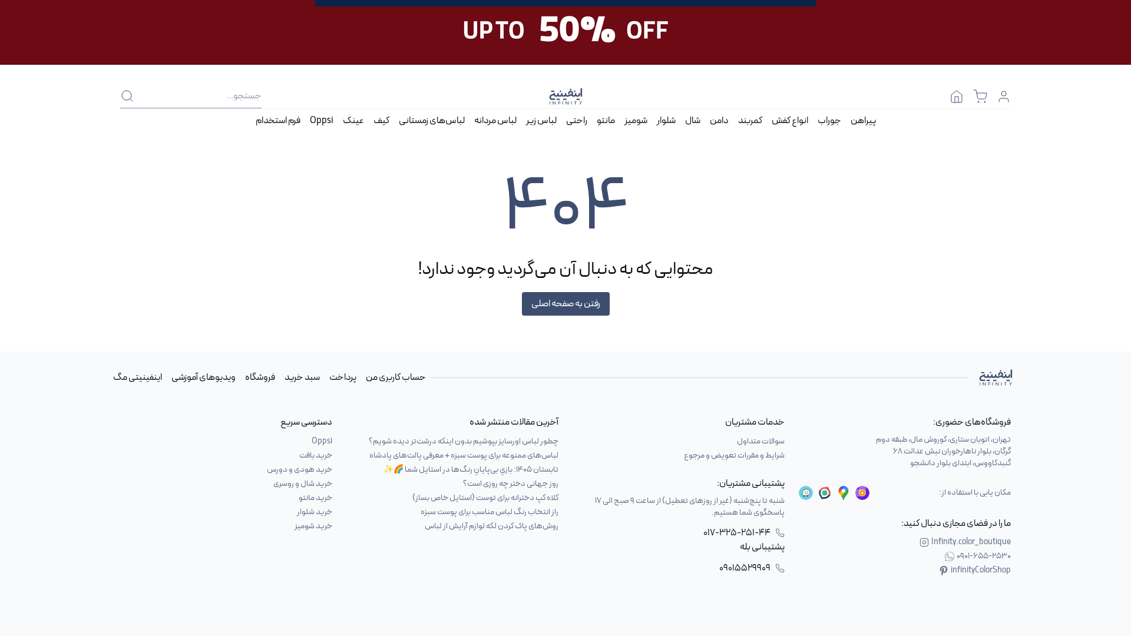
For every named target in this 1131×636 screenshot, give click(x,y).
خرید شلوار (314, 512)
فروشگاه (260, 377)
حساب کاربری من (396, 377)
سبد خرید (302, 377)
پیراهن (863, 121)
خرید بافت (315, 455)
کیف (381, 121)
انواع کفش (790, 121)
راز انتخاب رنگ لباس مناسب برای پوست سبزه (489, 512)
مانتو (606, 121)
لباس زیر (541, 121)
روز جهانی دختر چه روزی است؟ (510, 484)
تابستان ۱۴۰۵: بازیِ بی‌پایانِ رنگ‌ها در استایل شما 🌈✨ (470, 469)
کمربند (750, 121)
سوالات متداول (761, 441)
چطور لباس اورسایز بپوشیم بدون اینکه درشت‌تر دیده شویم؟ (463, 441)
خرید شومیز (313, 526)
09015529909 (744, 568)
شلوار (666, 121)
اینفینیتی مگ (137, 377)
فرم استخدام (278, 121)
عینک (353, 121)
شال (692, 121)
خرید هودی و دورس (299, 469)
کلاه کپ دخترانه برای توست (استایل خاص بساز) (485, 498)
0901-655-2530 (984, 556)
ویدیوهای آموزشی (203, 377)
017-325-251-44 (736, 533)
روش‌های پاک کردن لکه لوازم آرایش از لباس (491, 526)
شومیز (635, 121)
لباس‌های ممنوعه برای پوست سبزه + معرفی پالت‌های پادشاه (463, 455)
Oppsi (321, 121)
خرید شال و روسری (302, 484)
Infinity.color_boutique (971, 542)
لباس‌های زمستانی (432, 121)
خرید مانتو (315, 498)
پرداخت (342, 377)
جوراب (829, 121)
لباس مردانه (495, 121)
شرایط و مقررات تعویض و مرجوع (734, 455)
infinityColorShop (981, 571)
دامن (719, 121)
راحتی (576, 121)
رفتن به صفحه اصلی (565, 304)
